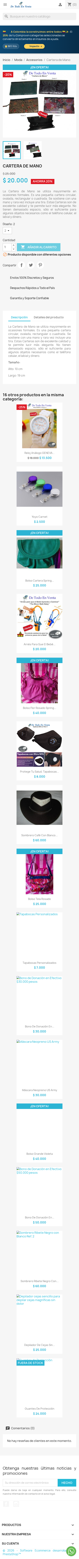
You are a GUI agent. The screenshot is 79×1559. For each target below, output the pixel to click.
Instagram (16, 1504)
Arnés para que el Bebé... (39, 644)
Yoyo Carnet (39, 516)
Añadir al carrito (39, 247)
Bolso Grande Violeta (39, 1153)
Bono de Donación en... (39, 1026)
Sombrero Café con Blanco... (39, 835)
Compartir (21, 265)
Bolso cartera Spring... (39, 580)
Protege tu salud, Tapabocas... (39, 771)
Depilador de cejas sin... (39, 1345)
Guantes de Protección (39, 1408)
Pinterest (40, 265)
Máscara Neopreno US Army (39, 1090)
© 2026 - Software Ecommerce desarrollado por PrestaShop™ (39, 1552)
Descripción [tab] (19, 317)
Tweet (31, 265)
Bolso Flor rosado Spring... (39, 708)
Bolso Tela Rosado (39, 899)
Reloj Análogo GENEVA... (39, 453)
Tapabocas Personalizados (39, 962)
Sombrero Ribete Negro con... (40, 1281)
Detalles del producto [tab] (49, 317)
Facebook (6, 1504)
